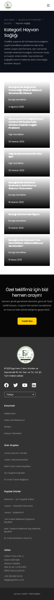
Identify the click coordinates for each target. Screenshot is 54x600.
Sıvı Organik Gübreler (14, 473)
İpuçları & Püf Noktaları (30, 19)
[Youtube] (24, 385)
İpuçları (7, 23)
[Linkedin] (34, 385)
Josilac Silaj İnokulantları (16, 459)
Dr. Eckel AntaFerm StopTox (18, 538)
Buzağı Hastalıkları (17, 99)
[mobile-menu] (46, 5)
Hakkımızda (9, 413)
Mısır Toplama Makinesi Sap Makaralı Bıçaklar (22, 530)
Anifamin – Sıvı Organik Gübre (19, 499)
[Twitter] (15, 385)
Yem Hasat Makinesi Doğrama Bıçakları (19, 520)
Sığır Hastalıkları (16, 134)
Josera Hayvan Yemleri (15, 453)
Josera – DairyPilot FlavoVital (18, 505)
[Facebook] (6, 385)
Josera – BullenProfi (14, 512)
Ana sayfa (9, 19)
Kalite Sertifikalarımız (14, 420)
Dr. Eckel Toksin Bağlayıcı (16, 479)
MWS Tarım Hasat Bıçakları (17, 466)
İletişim (7, 426)
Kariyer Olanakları (12, 433)
